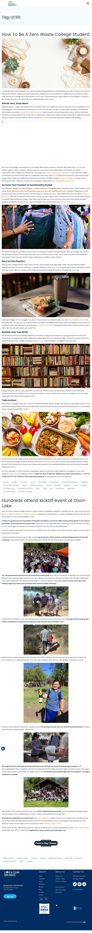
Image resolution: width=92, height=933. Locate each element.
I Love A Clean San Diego (11, 485)
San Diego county (9, 488)
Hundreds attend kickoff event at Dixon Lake (43, 503)
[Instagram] (84, 884)
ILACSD (24, 485)
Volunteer (42, 879)
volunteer (30, 861)
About (40, 876)
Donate (41, 895)
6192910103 (59, 892)
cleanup (42, 858)
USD (51, 488)
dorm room (23, 482)
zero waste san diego (25, 491)
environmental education (70, 482)
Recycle (41, 887)
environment (54, 482)
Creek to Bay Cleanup (81, 828)
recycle (48, 485)
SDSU (38, 488)
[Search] (46, 899)
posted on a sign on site (52, 823)
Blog (40, 889)
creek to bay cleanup (55, 858)
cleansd (5, 482)
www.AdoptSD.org (43, 818)
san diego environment (25, 488)
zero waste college (9, 491)
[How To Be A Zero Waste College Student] (46, 63)
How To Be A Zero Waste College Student (45, 34)
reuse (75, 485)
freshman (84, 482)
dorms (33, 482)
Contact (41, 892)
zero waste (71, 488)
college (14, 482)
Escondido (79, 858)
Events (41, 881)
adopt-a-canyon (22, 858)
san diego (84, 485)
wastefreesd (60, 488)
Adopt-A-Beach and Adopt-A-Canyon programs (19, 514)
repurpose (67, 485)
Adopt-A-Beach (8, 858)
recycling (57, 485)
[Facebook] (79, 884)
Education (42, 884)
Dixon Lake (69, 858)
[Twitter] (75, 884)
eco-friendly (42, 482)
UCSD (45, 488)
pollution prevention (36, 485)
